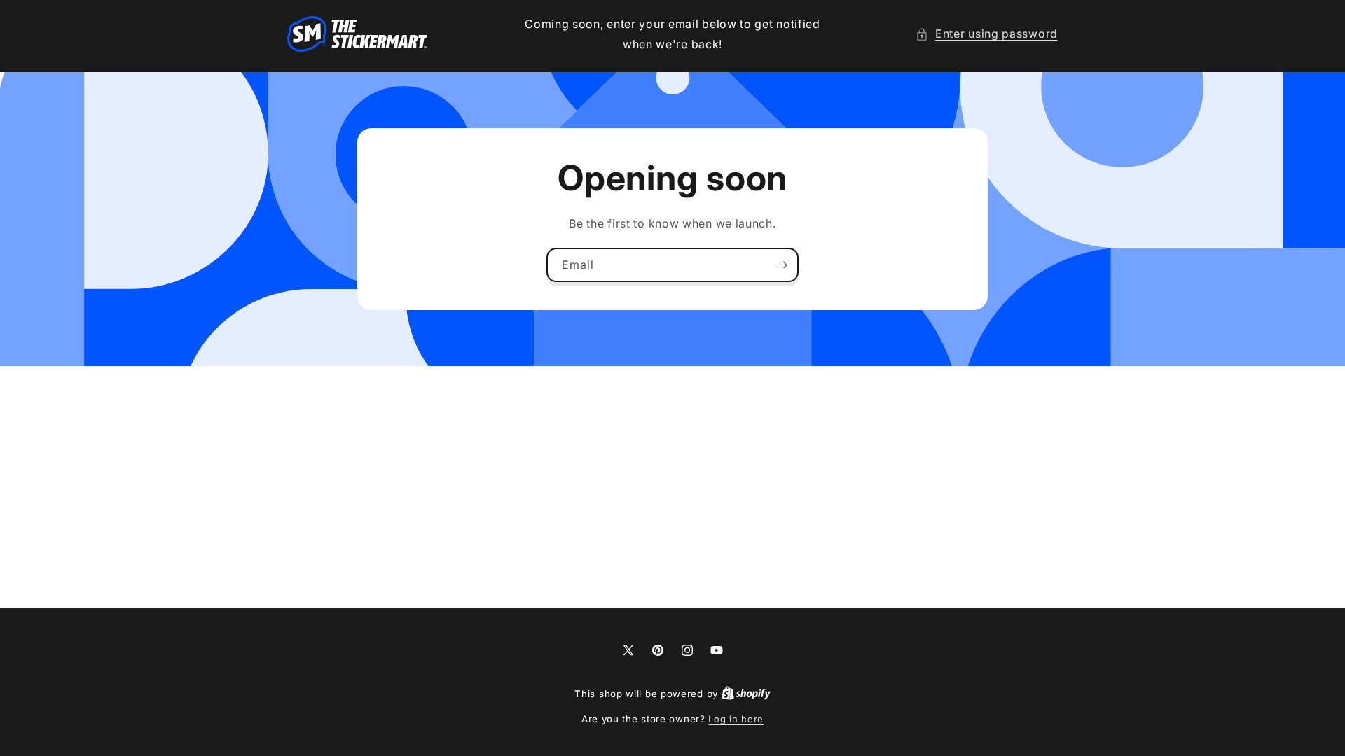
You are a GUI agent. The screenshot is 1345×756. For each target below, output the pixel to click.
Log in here (736, 718)
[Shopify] (746, 693)
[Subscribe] (781, 264)
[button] (987, 34)
